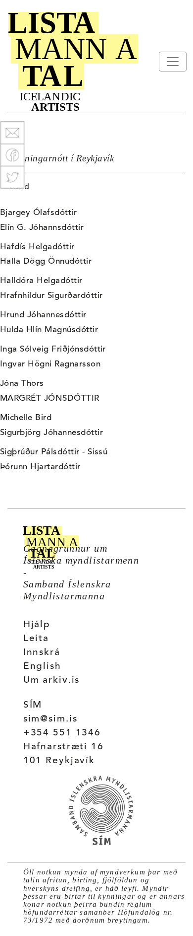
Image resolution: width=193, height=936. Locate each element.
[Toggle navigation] (173, 62)
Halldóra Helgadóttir (41, 281)
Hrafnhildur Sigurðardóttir (51, 295)
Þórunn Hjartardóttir (40, 467)
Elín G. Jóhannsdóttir (42, 227)
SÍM (33, 705)
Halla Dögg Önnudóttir (46, 261)
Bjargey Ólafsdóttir (38, 213)
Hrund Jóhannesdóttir (43, 315)
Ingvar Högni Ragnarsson (50, 364)
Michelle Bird (25, 418)
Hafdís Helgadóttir (37, 247)
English (42, 666)
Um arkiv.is (51, 680)
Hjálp (36, 625)
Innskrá (41, 652)
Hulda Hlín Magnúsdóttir (49, 330)
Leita (36, 639)
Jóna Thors (22, 383)
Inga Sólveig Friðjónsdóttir (53, 349)
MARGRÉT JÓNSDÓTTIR (49, 398)
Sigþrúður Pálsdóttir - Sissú (53, 452)
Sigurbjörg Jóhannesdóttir (51, 433)
